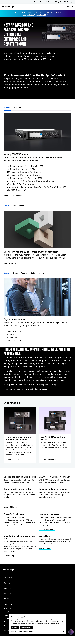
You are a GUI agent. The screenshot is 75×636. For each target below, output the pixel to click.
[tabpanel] (37, 154)
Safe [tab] (33, 273)
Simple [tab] (6, 273)
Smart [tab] (15, 273)
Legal (5, 625)
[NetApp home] (8, 7)
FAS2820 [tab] (17, 108)
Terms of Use (7, 608)
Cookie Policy (7, 615)
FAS (5, 20)
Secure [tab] (41, 273)
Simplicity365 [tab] (18, 205)
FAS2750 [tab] (7, 108)
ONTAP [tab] (6, 205)
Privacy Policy (8, 612)
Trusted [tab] (24, 273)
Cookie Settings (8, 618)
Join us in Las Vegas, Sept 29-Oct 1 (37, 15)
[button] (70, 7)
